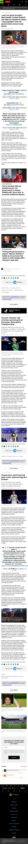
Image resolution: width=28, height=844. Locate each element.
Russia (21, 456)
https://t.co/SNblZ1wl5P (14, 124)
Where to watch (14, 805)
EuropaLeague (8, 268)
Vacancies (14, 833)
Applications (14, 801)
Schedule (14, 808)
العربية (2, 785)
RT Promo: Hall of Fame (14, 823)
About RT (14, 820)
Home (3, 12)
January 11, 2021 (14, 98)
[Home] (1, 1)
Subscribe (14, 757)
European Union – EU (12, 456)
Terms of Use (14, 814)
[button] (14, 435)
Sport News (8, 12)
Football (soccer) (18, 290)
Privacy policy (14, 817)
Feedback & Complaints (14, 829)
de (14, 785)
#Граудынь (18, 555)
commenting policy (15, 296)
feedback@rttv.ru (7, 299)
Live (14, 798)
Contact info (14, 826)
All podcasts (24, 766)
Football (17, 268)
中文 (26, 785)
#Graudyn (6, 555)
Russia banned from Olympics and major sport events (12, 677)
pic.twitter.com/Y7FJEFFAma (14, 94)
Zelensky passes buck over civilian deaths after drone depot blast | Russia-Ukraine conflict (15, 8)
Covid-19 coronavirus (7, 290)
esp (7, 785)
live (7, 1)
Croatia (3, 456)
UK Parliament (5, 292)
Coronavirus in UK (15, 288)
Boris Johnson (5, 288)
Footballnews (6, 271)
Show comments (14, 304)
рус (11, 785)
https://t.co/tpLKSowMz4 (9, 565)
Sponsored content (14, 811)
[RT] (4, 788)
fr (18, 785)
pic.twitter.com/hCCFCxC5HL (14, 105)
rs (22, 785)
